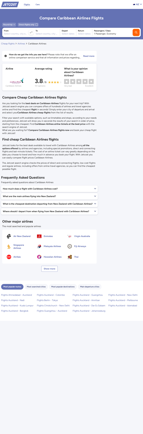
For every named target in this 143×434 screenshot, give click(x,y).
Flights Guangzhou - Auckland (52, 311)
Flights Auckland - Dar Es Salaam (89, 305)
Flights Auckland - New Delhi (123, 295)
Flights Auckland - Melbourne (123, 300)
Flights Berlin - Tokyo (47, 300)
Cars (38, 4)
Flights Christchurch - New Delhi (53, 305)
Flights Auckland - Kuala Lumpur (17, 305)
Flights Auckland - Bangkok (14, 311)
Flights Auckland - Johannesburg (89, 311)
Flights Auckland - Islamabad (122, 305)
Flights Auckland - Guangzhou (88, 295)
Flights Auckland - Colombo (51, 295)
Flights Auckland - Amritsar (86, 300)
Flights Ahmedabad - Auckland (16, 295)
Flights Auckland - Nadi (12, 300)
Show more (49, 268)
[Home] (10, 4)
